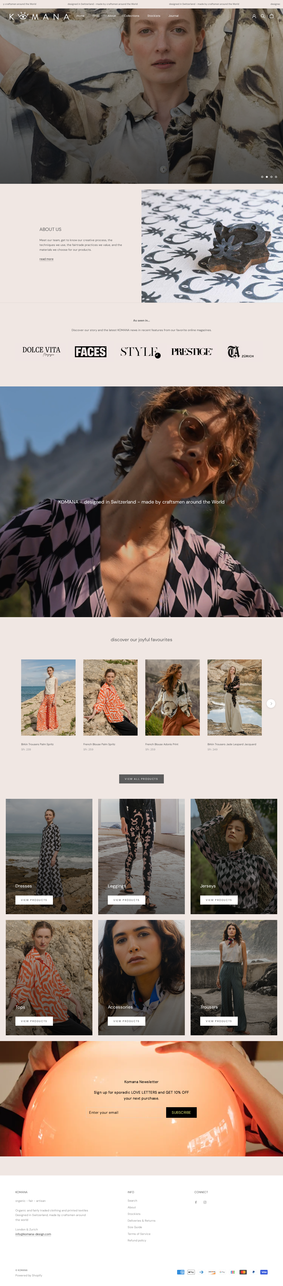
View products (34, 900)
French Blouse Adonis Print (161, 744)
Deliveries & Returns (142, 1221)
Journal (173, 16)
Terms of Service (139, 1234)
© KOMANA (21, 1270)
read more (46, 259)
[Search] (263, 16)
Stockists (153, 16)
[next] (271, 703)
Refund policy (137, 1240)
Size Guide (135, 1227)
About (112, 16)
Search (132, 1201)
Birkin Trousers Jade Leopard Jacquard (232, 744)
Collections (131, 16)
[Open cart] (271, 16)
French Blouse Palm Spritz (99, 744)
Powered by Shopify (28, 1275)
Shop (96, 16)
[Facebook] (195, 1202)
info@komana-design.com (33, 1234)
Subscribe (181, 1112)
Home (81, 16)
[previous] (12, 703)
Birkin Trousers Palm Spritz (37, 744)
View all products (141, 779)
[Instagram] (204, 1202)
